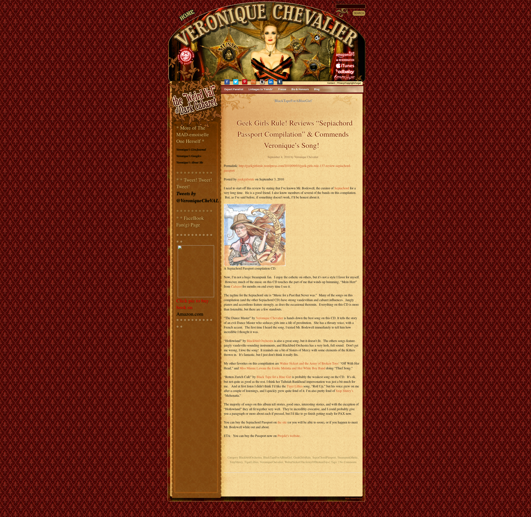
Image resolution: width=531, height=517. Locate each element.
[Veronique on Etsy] (255, 84)
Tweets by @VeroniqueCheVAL (197, 197)
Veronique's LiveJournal (191, 149)
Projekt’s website (289, 435)
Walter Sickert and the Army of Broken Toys (309, 363)
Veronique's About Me (189, 162)
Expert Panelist (233, 89)
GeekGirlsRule (302, 457)
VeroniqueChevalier (271, 462)
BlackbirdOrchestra (250, 457)
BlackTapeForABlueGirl (277, 457)
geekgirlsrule (245, 179)
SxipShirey (236, 462)
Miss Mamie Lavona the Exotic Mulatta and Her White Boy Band (282, 368)
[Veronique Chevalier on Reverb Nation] (345, 60)
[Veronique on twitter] (237, 84)
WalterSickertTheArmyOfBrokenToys (307, 462)
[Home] (187, 19)
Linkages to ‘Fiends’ (260, 89)
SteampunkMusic (347, 457)
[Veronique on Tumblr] (281, 84)
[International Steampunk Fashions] (196, 271)
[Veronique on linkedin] (272, 84)
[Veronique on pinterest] (246, 84)
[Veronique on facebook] (228, 84)
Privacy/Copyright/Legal (349, 83)
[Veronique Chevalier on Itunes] (345, 67)
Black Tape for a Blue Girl (274, 377)
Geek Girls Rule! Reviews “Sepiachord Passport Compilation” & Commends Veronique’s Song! (295, 134)
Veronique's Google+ (188, 156)
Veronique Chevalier (269, 318)
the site (282, 422)
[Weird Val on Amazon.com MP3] (345, 54)
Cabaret (236, 286)
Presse (282, 89)
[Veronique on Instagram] (263, 84)
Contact (331, 83)
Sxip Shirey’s (344, 390)
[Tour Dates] (296, 53)
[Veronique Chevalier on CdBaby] (345, 73)
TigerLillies (251, 462)
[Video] (314, 53)
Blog (317, 89)
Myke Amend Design (353, 498)
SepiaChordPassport (324, 457)
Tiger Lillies (295, 386)
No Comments (348, 462)
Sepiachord (342, 188)
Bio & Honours (300, 89)
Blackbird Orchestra (260, 340)
